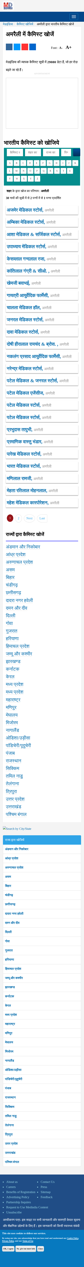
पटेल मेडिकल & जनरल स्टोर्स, (38, 380)
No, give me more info (26, 1249)
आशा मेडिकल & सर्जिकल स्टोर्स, (39, 234)
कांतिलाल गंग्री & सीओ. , (33, 271)
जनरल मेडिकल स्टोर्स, (30, 319)
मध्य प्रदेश (11, 1014)
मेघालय (9, 1042)
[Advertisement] (35, 102)
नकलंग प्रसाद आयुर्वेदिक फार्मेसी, (39, 356)
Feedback (47, 1197)
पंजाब (8, 1088)
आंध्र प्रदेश (11, 858)
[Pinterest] (24, 47)
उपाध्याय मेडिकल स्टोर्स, (32, 246)
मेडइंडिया (8, 24)
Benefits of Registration (20, 1192)
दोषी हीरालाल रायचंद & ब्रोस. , (38, 344)
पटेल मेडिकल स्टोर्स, (29, 405)
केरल (8, 1005)
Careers (11, 1187)
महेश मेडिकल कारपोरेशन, (33, 502)
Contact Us (48, 1182)
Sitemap (46, 1192)
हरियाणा (9, 959)
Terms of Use (27, 1241)
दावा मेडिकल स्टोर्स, (28, 332)
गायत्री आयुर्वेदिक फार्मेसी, (33, 295)
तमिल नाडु (11, 1116)
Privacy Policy (8, 1241)
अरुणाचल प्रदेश (14, 867)
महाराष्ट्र (10, 1024)
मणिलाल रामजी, (25, 478)
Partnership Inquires (18, 1202)
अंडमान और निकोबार (16, 849)
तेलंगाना (9, 1125)
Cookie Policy (72, 1238)
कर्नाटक (9, 996)
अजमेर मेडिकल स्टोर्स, (30, 210)
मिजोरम (9, 1051)
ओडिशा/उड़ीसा (13, 1069)
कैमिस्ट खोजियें (25, 24)
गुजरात (9, 950)
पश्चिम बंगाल (12, 1162)
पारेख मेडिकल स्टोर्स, (29, 454)
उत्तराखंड (10, 1152)
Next (29, 518)
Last (42, 518)
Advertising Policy (17, 1197)
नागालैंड (9, 1060)
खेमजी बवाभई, (24, 283)
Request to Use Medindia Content (27, 1207)
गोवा (7, 941)
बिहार (8, 885)
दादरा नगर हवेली (14, 913)
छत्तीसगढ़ (10, 904)
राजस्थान (10, 1097)
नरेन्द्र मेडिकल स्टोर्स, (30, 368)
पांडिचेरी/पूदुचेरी (13, 1079)
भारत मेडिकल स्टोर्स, (29, 466)
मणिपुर (8, 1033)
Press (44, 1187)
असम (8, 876)
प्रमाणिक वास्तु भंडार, (30, 441)
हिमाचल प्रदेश (13, 968)
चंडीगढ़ (9, 895)
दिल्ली (8, 932)
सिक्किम (9, 1106)
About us (12, 1182)
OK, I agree (8, 1249)
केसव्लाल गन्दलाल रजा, (31, 258)
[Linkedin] (32, 47)
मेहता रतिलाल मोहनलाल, (32, 490)
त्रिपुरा (9, 1134)
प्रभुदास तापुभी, (25, 429)
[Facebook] (9, 47)
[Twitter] (17, 47)
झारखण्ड (10, 987)
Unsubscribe (14, 1212)
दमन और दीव (12, 922)
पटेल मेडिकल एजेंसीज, (31, 393)
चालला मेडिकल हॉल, (29, 307)
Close (40, 1249)
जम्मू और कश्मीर (14, 978)
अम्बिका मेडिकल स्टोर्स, (31, 222)
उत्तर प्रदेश (11, 1143)
